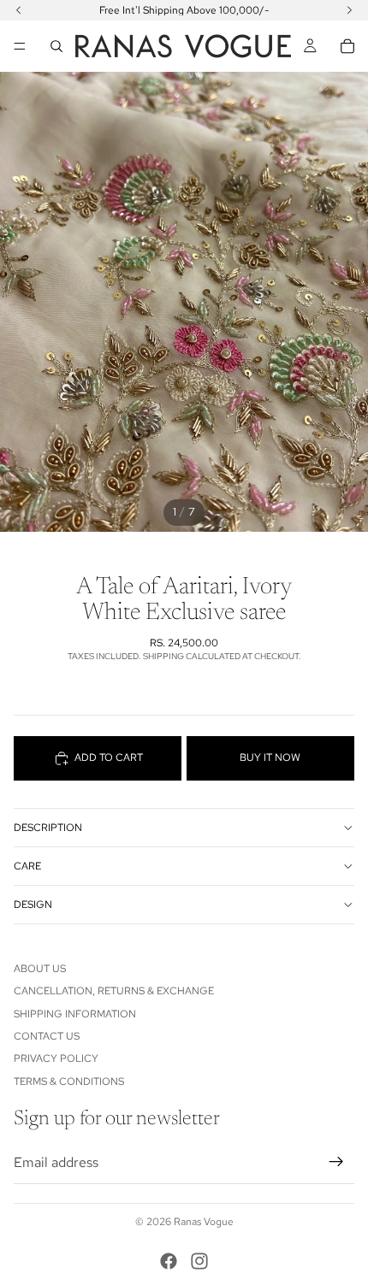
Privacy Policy (56, 1058)
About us (40, 969)
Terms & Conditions (69, 1081)
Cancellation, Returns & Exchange (114, 991)
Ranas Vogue (204, 1222)
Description (48, 827)
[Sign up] (336, 1162)
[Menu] (19, 46)
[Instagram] (199, 1261)
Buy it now (270, 757)
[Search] (56, 46)
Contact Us (47, 1036)
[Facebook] (168, 1261)
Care (27, 866)
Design (33, 904)
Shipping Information (75, 1014)
